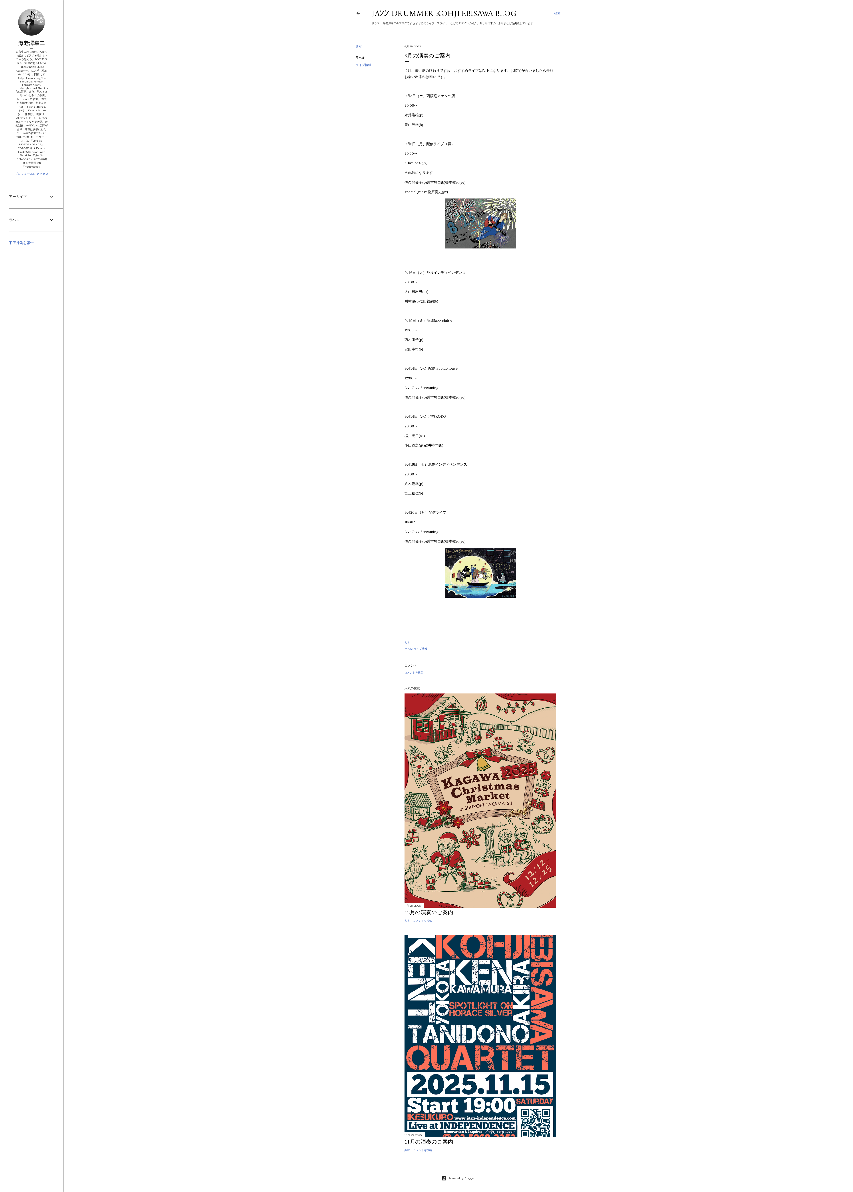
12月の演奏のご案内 (429, 912)
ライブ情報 (363, 65)
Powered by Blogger (461, 1178)
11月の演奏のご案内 (429, 1141)
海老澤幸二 (31, 43)
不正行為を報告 (21, 243)
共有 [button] (359, 47)
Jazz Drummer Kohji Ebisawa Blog (444, 13)
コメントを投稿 (414, 672)
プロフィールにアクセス (31, 174)
